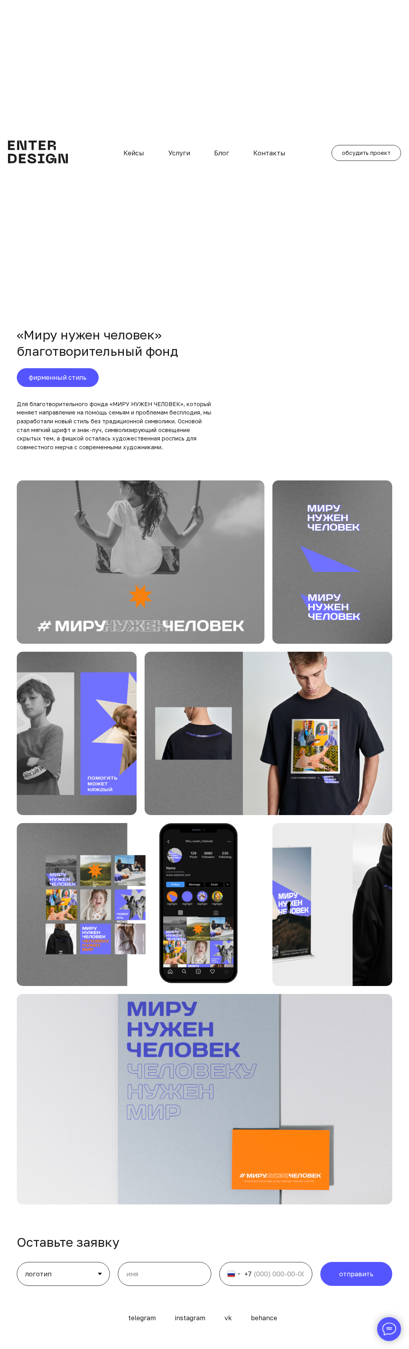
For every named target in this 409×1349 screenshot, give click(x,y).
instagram (190, 1318)
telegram (142, 1318)
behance (264, 1318)
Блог (221, 153)
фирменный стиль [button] (58, 377)
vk (228, 1318)
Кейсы (133, 153)
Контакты (269, 153)
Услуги (179, 153)
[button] (366, 153)
